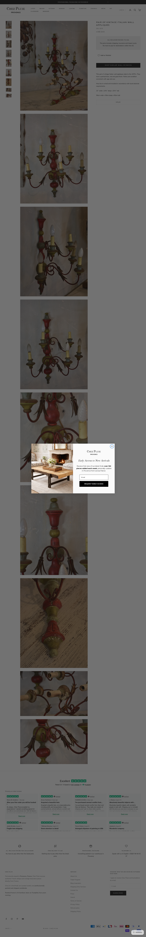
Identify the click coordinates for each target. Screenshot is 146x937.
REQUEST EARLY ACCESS (93, 484)
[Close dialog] (112, 446)
